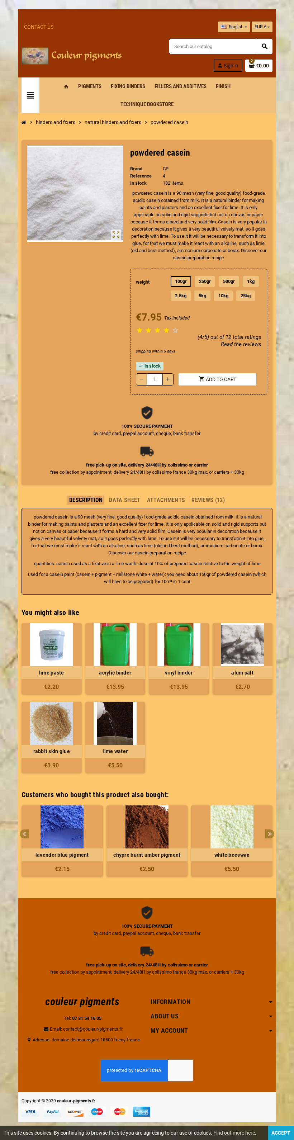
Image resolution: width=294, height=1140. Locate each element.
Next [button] (269, 833)
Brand (136, 168)
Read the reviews (241, 344)
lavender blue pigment (62, 855)
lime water (115, 751)
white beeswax (232, 855)
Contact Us (38, 27)
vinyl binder (179, 673)
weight (143, 282)
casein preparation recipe (160, 552)
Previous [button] (24, 833)
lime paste (51, 673)
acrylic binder (115, 673)
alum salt (242, 673)
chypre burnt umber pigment (146, 855)
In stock (138, 183)
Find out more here (234, 1133)
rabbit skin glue (51, 751)
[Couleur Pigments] (72, 54)
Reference (141, 176)
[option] (62, 841)
